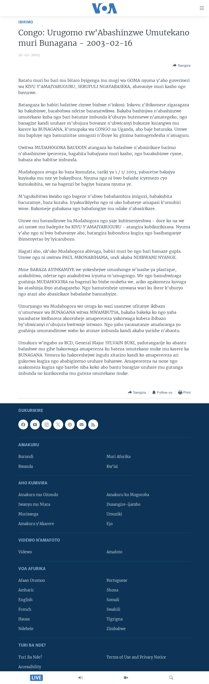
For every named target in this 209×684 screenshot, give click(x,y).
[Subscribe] (81, 424)
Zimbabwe (116, 629)
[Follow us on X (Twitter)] (58, 424)
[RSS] (93, 424)
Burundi (25, 457)
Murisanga (28, 514)
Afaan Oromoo (31, 580)
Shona (112, 590)
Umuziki (114, 514)
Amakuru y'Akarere (36, 524)
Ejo (110, 524)
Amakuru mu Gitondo (38, 495)
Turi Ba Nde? (30, 657)
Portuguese (117, 580)
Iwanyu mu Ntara (34, 504)
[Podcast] (70, 424)
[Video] (126, 677)
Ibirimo (25, 22)
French (24, 609)
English (25, 600)
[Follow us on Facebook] (23, 424)
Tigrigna (115, 619)
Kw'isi (112, 466)
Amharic (26, 590)
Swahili (113, 609)
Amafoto (114, 552)
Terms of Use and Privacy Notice (136, 657)
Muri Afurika (118, 457)
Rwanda (25, 466)
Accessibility (29, 667)
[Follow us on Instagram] (46, 424)
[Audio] (80, 677)
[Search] (171, 677)
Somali (113, 600)
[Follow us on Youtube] (35, 424)
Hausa (24, 619)
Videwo (25, 552)
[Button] (182, 65)
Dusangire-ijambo (123, 504)
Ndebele (25, 629)
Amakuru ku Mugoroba (128, 495)
